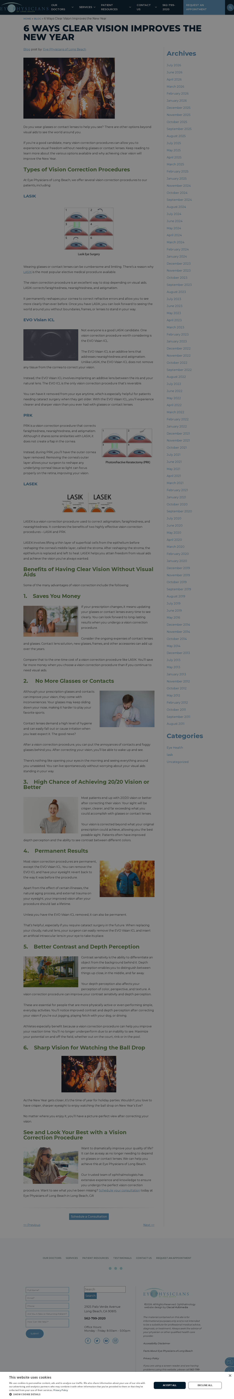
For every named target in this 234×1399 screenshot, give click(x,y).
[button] (78, 1394)
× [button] (230, 1375)
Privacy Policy (60, 1390)
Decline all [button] (205, 1385)
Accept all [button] (170, 1385)
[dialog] (117, 1385)
